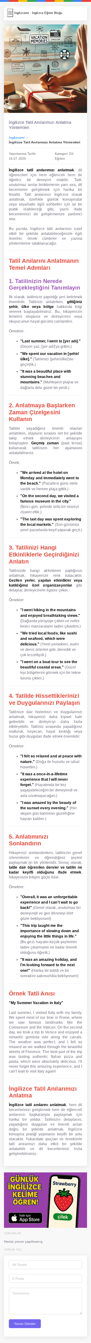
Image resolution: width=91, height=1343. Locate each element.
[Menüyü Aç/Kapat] (10, 13)
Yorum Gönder (25, 1324)
